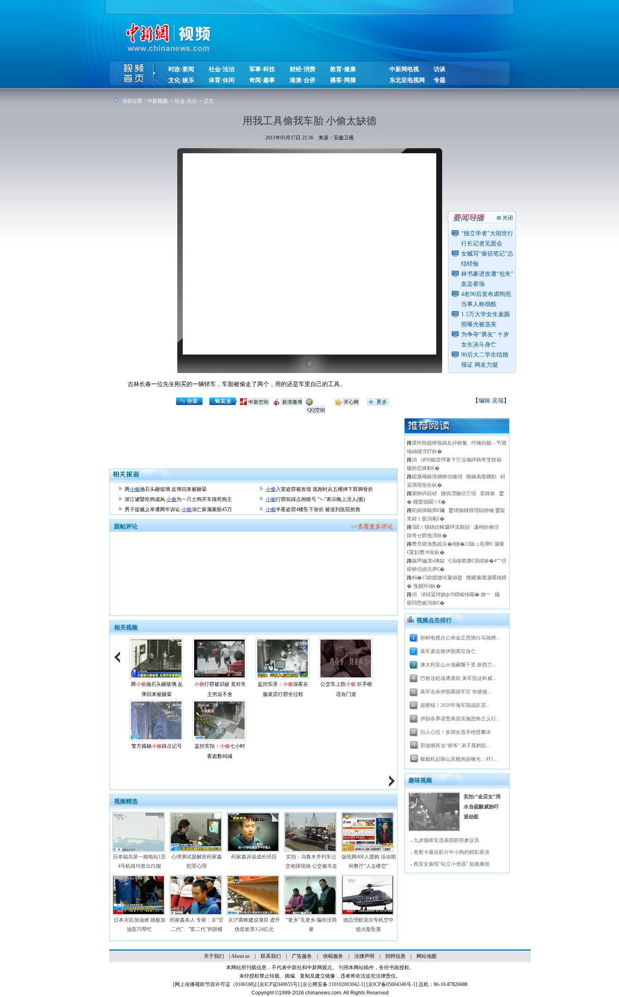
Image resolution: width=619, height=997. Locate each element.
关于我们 (214, 956)
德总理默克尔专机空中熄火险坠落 (368, 924)
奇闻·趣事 (262, 80)
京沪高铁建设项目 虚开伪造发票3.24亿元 (254, 924)
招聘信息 (395, 956)
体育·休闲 (222, 80)
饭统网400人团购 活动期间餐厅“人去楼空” (369, 861)
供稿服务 (333, 956)
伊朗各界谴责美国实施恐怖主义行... (460, 719)
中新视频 (157, 101)
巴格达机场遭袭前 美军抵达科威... (458, 678)
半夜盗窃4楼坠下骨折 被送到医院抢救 (313, 509)
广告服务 (302, 956)
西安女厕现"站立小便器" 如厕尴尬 (452, 864)
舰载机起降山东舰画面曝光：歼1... (458, 759)
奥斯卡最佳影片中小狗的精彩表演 (451, 852)
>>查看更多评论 (372, 526)
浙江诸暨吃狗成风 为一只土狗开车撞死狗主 (178, 499)
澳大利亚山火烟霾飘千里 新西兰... (458, 665)
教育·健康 (343, 69)
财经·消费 (302, 69)
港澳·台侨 (302, 80)
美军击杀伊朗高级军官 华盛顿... (455, 692)
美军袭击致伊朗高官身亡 (448, 651)
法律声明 (364, 956)
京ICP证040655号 (278, 984)
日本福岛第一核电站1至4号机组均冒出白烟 (139, 861)
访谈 (440, 69)
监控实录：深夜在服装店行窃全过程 (283, 689)
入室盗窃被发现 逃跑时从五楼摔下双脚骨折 (319, 489)
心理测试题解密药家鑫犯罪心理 (196, 861)
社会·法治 (222, 69)
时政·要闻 (181, 69)
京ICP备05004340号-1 (392, 984)
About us (240, 956)
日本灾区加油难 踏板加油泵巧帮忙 (139, 924)
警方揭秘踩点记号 (156, 746)
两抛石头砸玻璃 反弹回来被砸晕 (166, 489)
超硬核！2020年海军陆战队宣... (455, 705)
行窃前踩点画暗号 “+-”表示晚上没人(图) (315, 499)
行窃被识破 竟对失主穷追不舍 (220, 689)
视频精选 (126, 801)
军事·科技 (262, 69)
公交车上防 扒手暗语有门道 (346, 689)
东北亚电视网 (407, 80)
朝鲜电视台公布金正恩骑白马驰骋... (460, 638)
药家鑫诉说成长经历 (254, 857)
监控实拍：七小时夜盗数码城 (220, 751)
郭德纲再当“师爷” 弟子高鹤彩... (455, 746)
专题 (440, 80)
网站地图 (426, 956)
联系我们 (271, 956)
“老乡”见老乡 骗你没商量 (311, 924)
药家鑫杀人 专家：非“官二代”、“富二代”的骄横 (197, 924)
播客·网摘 (343, 80)
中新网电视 (404, 69)
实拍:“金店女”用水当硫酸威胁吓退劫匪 (482, 807)
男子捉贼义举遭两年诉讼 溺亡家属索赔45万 (178, 509)
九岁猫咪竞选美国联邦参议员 (446, 840)
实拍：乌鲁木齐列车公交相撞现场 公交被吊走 (311, 861)
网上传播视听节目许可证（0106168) (215, 984)
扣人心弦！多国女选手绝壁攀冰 (455, 732)
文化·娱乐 (181, 80)
